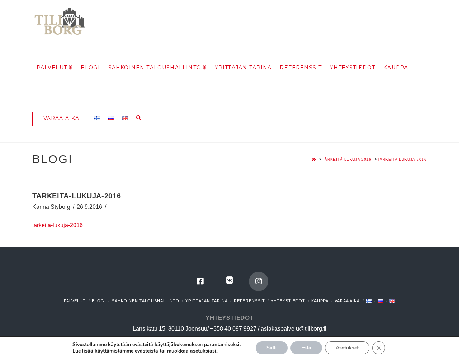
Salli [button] (271, 347)
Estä (306, 347)
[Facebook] (200, 281)
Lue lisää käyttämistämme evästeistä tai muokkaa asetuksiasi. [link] (144, 351)
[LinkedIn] (229, 281)
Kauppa (319, 301)
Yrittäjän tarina (206, 301)
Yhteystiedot (288, 301)
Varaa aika (347, 301)
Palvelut (75, 301)
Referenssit (249, 301)
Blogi (99, 301)
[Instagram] (258, 281)
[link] (144, 351)
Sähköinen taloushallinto (145, 301)
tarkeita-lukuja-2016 (57, 225)
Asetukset (347, 347)
